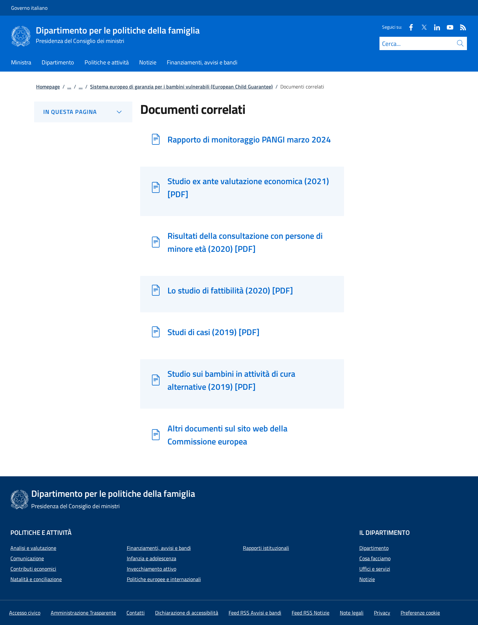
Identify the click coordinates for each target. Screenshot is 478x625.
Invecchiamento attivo (151, 569)
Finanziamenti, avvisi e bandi (159, 548)
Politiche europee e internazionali (164, 579)
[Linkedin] (434, 26)
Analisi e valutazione (33, 548)
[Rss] (460, 26)
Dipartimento (374, 548)
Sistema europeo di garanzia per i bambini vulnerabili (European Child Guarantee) (181, 86)
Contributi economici (33, 569)
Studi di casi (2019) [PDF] (213, 331)
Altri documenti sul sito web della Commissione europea (227, 435)
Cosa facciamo (375, 558)
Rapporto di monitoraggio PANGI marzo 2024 (249, 139)
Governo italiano (29, 8)
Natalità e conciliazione (36, 579)
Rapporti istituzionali (266, 548)
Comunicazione (27, 558)
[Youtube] (447, 26)
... (69, 86)
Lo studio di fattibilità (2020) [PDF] (230, 290)
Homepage (48, 86)
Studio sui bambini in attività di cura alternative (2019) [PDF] (231, 380)
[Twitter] (421, 26)
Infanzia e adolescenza (151, 558)
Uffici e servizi (374, 569)
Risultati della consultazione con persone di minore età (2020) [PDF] (245, 242)
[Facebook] (408, 26)
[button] (420, 613)
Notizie (367, 579)
